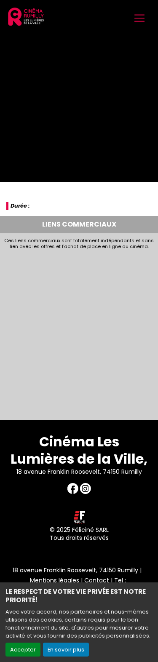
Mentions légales (54, 580)
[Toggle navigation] (139, 18)
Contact (96, 580)
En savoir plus (66, 649)
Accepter (23, 649)
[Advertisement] (79, 332)
